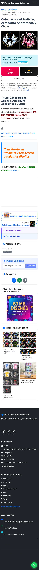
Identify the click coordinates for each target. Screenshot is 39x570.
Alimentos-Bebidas (9, 489)
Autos (5, 499)
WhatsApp (21, 88)
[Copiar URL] (25, 280)
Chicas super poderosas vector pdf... (10, 351)
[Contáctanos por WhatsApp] (8, 432)
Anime (5, 492)
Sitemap (29, 564)
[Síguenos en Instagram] (13, 432)
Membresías (9, 459)
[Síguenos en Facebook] (3, 432)
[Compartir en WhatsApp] (19, 280)
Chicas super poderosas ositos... (10, 396)
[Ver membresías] (19, 308)
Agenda (5, 486)
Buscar (32, 266)
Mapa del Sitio (6, 544)
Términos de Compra (8, 541)
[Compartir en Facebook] (14, 280)
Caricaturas (12, 9)
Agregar (10, 73)
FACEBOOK (14, 170)
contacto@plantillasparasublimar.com (18, 521)
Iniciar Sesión (9, 466)
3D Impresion (7, 479)
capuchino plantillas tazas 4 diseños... (28, 381)
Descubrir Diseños (13, 230)
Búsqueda (8, 456)
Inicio (3, 9)
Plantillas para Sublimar (16, 2)
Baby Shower (7, 502)
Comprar (28, 73)
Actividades (7, 482)
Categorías (8, 452)
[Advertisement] (20, 192)
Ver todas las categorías (11, 506)
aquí (27, 90)
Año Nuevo (7, 496)
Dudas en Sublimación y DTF (15, 462)
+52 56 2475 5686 (10, 528)
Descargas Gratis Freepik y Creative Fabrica (21, 449)
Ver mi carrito (19, 78)
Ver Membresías (13, 236)
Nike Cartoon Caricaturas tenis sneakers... (27, 357)
